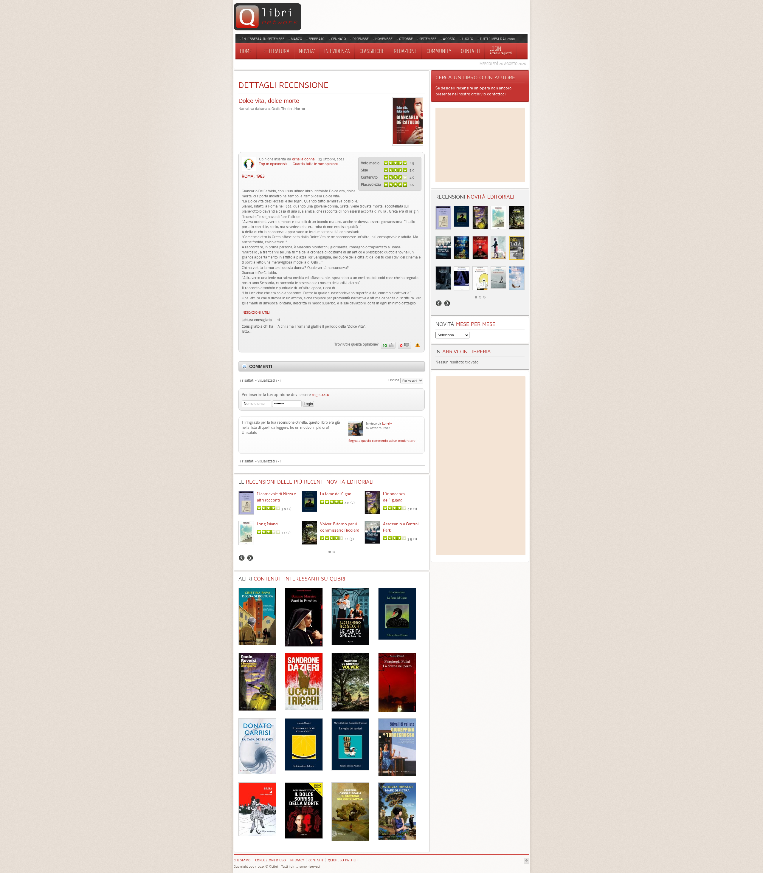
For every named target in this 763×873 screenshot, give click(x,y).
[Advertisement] (480, 145)
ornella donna (303, 159)
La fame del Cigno (335, 493)
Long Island (267, 524)
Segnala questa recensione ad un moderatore (417, 345)
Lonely (387, 423)
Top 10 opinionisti (273, 163)
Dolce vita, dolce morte (268, 100)
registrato (320, 394)
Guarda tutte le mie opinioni (315, 163)
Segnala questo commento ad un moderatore (381, 440)
